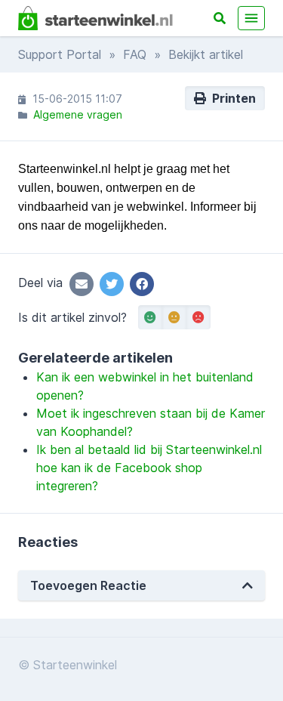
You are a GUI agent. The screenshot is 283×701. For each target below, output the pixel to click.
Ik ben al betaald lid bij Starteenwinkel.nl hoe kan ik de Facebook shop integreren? (149, 467)
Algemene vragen (77, 114)
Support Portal (59, 54)
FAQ (134, 54)
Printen (231, 98)
